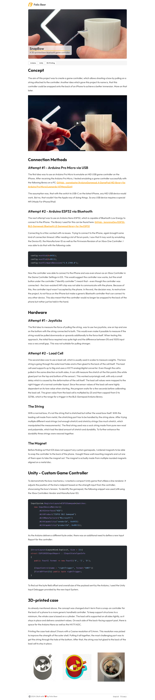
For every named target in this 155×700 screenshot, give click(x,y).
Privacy (123, 696)
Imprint (116, 696)
